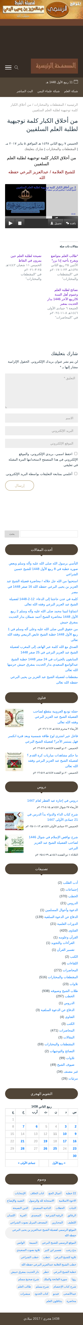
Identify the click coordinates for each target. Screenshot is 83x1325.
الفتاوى (73, 930)
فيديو (56, 1293)
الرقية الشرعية (54, 1215)
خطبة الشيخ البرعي (64, 1272)
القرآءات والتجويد (62, 943)
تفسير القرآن (65, 950)
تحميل (58, 223)
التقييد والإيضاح (15, 1200)
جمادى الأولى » (26, 1163)
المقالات (68, 1037)
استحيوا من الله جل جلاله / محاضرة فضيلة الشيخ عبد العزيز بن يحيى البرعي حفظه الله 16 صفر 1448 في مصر (42, 586)
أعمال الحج (54, 1193)
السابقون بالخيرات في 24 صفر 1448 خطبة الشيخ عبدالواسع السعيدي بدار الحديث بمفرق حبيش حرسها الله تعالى (42, 664)
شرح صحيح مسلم (28, 1279)
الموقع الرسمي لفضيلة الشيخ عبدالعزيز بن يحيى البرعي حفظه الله (44, 1232)
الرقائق (72, 1215)
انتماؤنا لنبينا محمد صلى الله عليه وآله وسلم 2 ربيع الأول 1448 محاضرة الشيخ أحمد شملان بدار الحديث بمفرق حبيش (43, 616)
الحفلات (60, 1208)
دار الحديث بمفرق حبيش (25, 1272)
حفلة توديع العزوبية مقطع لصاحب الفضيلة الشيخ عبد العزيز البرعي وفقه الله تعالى (55, 717)
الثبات (72, 1208)
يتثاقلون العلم (54, 1301)
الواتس (21, 1242)
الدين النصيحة (20, 1208)
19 (45, 1141)
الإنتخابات (20, 1193)
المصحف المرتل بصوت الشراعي (28, 1222)
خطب (46, 1257)
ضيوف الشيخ (65, 1064)
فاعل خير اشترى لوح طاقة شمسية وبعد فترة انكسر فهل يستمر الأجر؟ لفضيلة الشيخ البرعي (43, 738)
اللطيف (72, 1222)
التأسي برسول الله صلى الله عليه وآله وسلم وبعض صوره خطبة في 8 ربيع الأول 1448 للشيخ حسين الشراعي (43, 568)
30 (75, 1156)
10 (65, 1134)
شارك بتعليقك (33, 149)
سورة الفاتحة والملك (55, 1279)
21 (22, 1141)
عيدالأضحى (69, 1293)
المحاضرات (70, 970)
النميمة (33, 1242)
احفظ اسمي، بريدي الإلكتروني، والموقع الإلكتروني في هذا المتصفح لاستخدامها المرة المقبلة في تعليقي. (43, 459)
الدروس (72, 903)
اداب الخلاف (37, 1193)
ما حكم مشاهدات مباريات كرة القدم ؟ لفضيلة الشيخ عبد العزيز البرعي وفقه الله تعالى (52, 760)
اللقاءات (72, 963)
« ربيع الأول (58, 1163)
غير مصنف (71, 1071)
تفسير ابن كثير (52, 1250)
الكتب (74, 956)
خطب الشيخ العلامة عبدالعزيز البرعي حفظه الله (48, 1264)
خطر (46, 1272)
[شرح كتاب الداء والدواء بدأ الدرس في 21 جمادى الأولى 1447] (14, 822)
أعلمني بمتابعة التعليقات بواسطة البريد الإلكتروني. (38, 474)
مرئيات (73, 1078)
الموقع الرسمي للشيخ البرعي (59, 1242)
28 (22, 1148)
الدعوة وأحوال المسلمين (61, 910)
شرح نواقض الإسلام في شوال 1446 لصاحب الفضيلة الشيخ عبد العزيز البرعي (53, 842)
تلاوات (74, 984)
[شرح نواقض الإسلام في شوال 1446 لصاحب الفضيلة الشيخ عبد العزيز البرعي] (14, 845)
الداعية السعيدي (42, 1208)
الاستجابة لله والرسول (41, 1200)
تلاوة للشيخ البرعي (65, 1257)
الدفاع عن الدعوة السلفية (61, 917)
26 (45, 1148)
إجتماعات (71, 889)
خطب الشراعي (30, 1257)
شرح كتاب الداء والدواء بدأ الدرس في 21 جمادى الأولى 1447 (52, 817)
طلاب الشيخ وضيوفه (64, 991)
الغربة (23, 1215)
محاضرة (71, 1301)
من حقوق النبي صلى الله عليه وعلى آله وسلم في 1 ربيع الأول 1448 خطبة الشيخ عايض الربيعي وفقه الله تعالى (42, 634)
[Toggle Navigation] (8, 68)
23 (75, 1148)
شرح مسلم (42, 1286)
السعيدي (36, 1215)
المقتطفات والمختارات (61, 149)
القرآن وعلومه (68, 937)
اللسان (11, 1215)
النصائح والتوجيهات (62, 1051)
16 (75, 1141)
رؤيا (74, 1279)
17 (65, 1141)
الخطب (73, 896)
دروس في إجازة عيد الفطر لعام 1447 (52, 800)
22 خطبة (71, 1193)
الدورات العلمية (67, 924)
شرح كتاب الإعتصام (64, 1286)
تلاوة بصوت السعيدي (28, 1250)
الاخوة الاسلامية (67, 1200)
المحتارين (57, 1222)
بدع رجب (71, 1250)
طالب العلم (24, 1286)
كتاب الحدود (41, 1293)
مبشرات (25, 1293)
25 (55, 1148)
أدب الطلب (70, 882)
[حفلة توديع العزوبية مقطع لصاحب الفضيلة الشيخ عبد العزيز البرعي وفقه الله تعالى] (14, 719)
